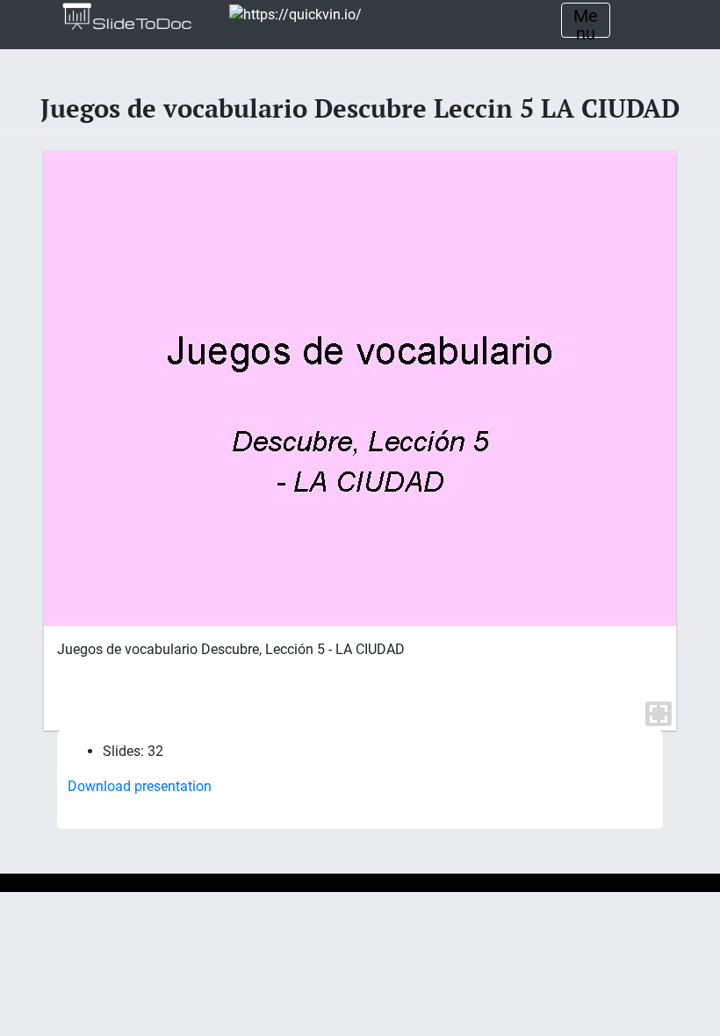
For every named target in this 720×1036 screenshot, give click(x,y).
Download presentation (140, 786)
